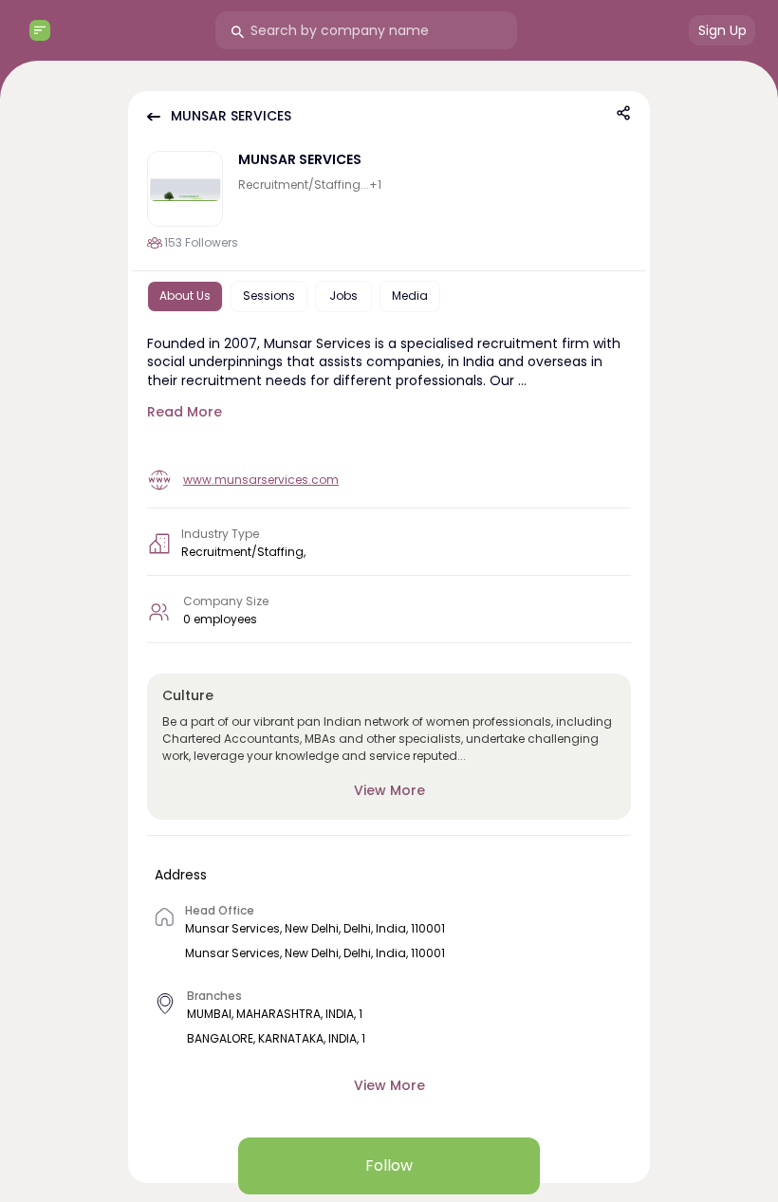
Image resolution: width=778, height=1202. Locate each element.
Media (410, 295)
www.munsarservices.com (261, 480)
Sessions (269, 295)
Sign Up (722, 30)
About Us (185, 295)
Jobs (343, 295)
